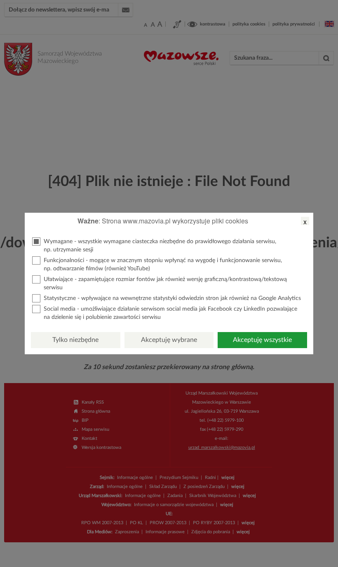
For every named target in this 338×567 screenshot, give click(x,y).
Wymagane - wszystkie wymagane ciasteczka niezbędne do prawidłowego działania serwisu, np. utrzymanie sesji (160, 246)
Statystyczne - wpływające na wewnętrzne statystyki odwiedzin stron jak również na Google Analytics (172, 298)
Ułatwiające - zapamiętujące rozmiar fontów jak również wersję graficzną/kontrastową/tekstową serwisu (165, 283)
